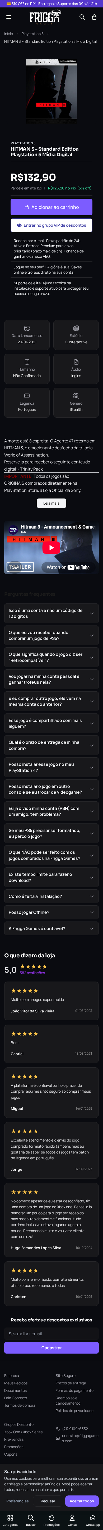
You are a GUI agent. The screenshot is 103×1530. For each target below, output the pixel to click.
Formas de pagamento (74, 1390)
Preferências (17, 1500)
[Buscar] (82, 17)
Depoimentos (15, 1390)
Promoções (13, 1446)
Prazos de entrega (71, 1382)
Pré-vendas (14, 1439)
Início (8, 33)
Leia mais (51, 503)
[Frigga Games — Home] (45, 17)
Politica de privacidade (74, 1410)
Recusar (48, 1500)
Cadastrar (51, 1348)
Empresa (11, 1375)
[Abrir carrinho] (94, 17)
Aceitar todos (82, 1500)
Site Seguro (66, 1375)
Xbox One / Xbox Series (23, 1431)
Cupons (10, 1454)
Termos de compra (19, 1405)
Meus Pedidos (15, 1382)
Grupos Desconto (19, 1424)
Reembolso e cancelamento (68, 1400)
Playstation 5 (33, 33)
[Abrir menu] (8, 17)
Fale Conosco (15, 1397)
